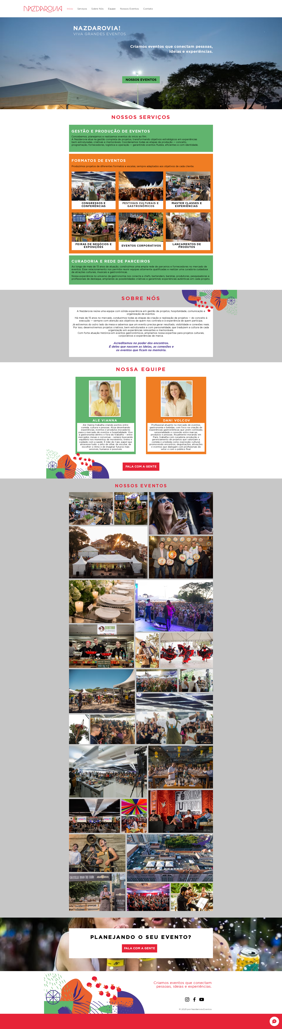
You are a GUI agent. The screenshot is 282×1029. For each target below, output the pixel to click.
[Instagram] (187, 999)
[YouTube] (201, 999)
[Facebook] (194, 999)
